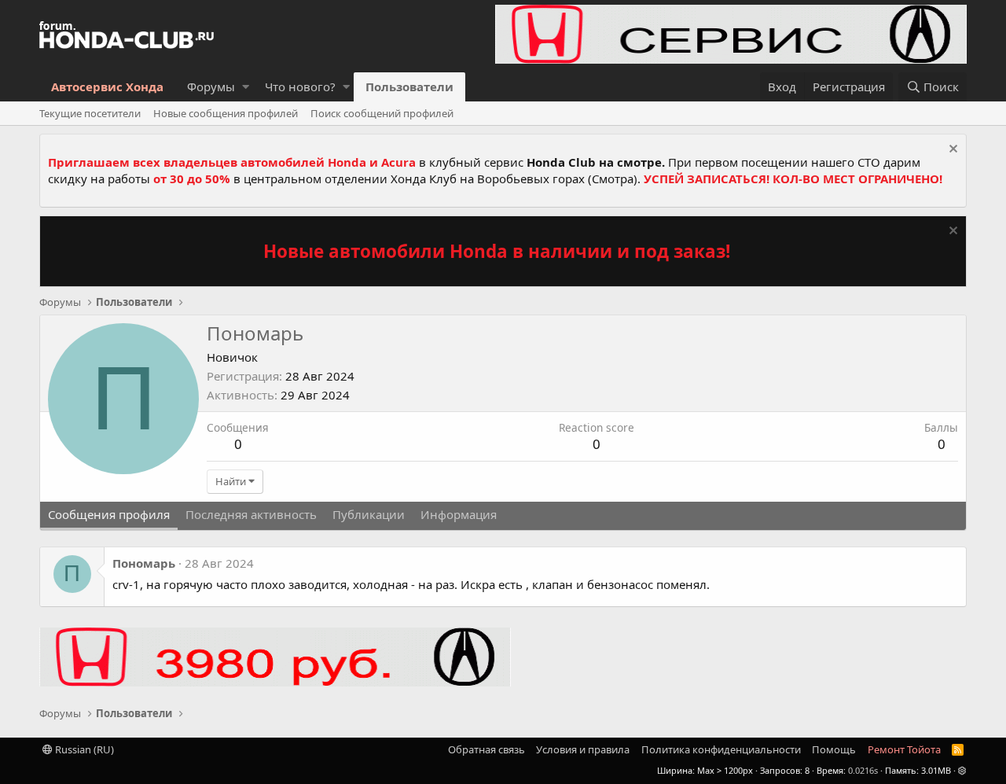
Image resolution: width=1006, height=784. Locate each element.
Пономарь (143, 563)
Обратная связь (486, 749)
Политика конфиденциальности (721, 749)
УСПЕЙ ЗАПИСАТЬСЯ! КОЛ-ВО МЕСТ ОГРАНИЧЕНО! (793, 178)
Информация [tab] (458, 514)
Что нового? (300, 86)
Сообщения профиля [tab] (109, 514)
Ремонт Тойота (904, 749)
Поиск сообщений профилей (381, 113)
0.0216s (863, 770)
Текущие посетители (90, 113)
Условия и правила (583, 749)
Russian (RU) (83, 749)
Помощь (834, 749)
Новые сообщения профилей (225, 113)
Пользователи (409, 86)
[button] (245, 86)
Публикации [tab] (368, 514)
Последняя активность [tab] (251, 514)
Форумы (211, 86)
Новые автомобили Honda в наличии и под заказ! (496, 251)
